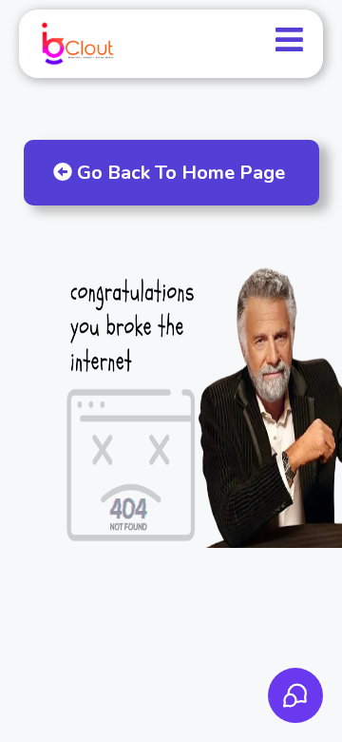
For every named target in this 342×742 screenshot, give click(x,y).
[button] (289, 43)
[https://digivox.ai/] (77, 44)
